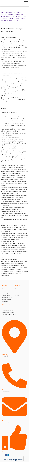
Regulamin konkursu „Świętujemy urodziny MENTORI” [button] (12, 30)
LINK (24, 151)
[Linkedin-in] (8, 455)
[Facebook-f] (6, 455)
